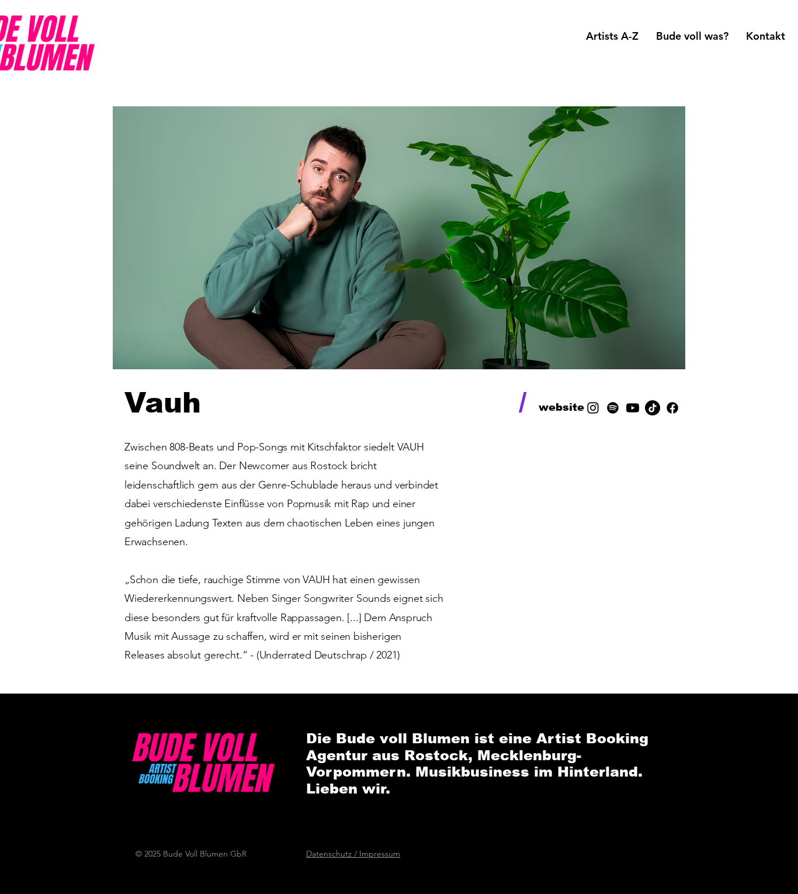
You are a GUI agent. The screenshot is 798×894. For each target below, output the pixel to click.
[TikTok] (652, 407)
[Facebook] (672, 407)
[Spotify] (612, 407)
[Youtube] (632, 407)
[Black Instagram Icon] (593, 407)
